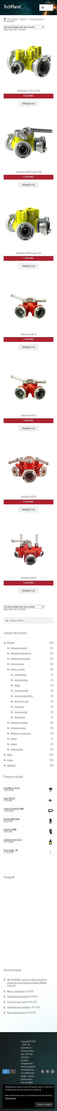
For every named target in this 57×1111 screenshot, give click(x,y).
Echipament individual (19, 723)
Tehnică (14, 739)
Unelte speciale (17, 749)
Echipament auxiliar (18, 728)
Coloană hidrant (20, 675)
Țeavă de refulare (21, 680)
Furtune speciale (20, 712)
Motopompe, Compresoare (21, 733)
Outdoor (14, 744)
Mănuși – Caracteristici (16, 991)
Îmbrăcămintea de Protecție (17, 997)
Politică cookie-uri (10, 1098)
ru (12, 1071)
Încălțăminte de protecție (20, 659)
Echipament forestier (19, 648)
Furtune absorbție (21, 691)
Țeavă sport (19, 707)
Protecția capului (17, 664)
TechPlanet (12, 7)
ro (6, 1071)
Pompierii (23, 19)
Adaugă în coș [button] (28, 103)
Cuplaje (17, 685)
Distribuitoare (19, 717)
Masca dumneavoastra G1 (17, 1013)
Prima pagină (12, 19)
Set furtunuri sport (21, 701)
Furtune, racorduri (36, 19)
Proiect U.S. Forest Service (17, 1002)
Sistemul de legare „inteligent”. (19, 1007)
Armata (10, 760)
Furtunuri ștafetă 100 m (23, 696)
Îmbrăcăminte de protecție (21, 653)
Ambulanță (11, 765)
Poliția (9, 755)
